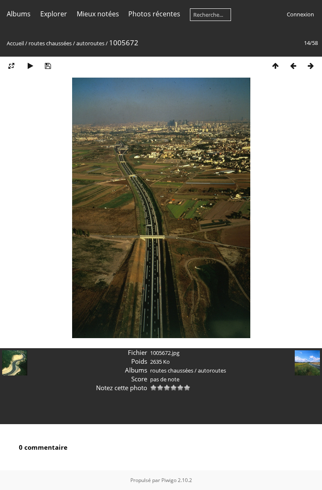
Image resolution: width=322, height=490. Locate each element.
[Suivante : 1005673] (310, 65)
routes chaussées (50, 43)
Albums (19, 13)
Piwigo (169, 480)
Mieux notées (98, 13)
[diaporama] (30, 65)
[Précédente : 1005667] (293, 65)
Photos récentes (154, 13)
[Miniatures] (275, 65)
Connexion (300, 14)
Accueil (15, 43)
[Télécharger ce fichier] (48, 65)
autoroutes (90, 43)
